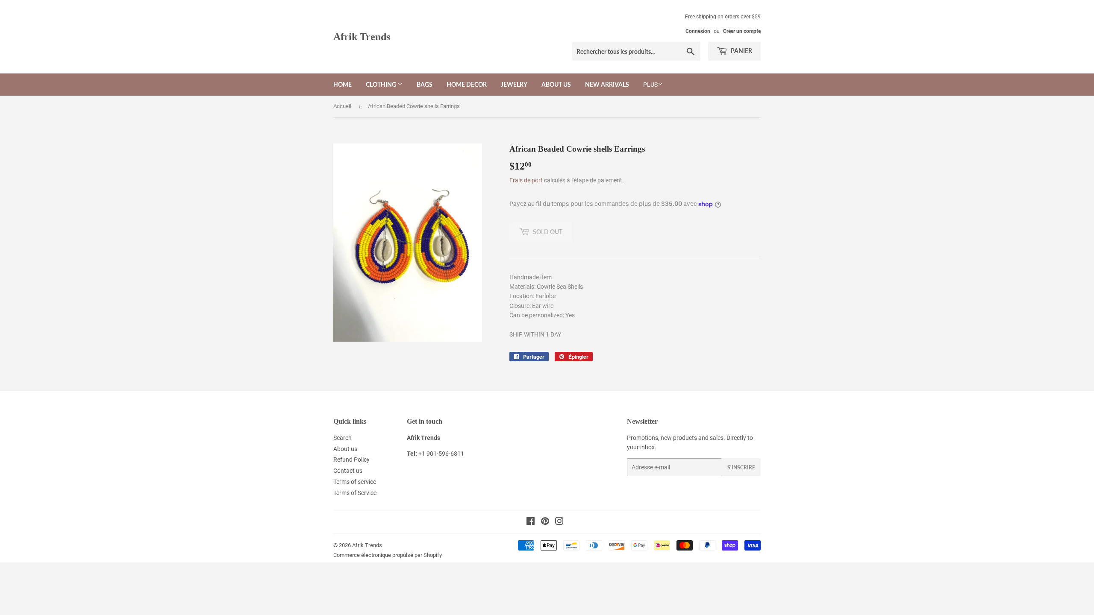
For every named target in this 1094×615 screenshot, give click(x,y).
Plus (650, 84)
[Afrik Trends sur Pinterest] (545, 522)
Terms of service (354, 481)
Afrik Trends (361, 36)
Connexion (697, 31)
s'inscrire (741, 467)
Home (342, 84)
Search (342, 437)
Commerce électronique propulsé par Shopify (387, 555)
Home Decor (467, 84)
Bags (424, 84)
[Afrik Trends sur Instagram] (559, 522)
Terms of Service (354, 492)
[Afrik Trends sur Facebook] (530, 522)
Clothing (381, 84)
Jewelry (514, 84)
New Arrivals (607, 84)
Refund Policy (351, 459)
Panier (740, 50)
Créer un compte (742, 31)
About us (556, 84)
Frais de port (526, 180)
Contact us (347, 470)
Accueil (342, 106)
